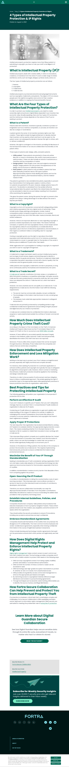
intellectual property (32, 111)
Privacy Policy (34, 757)
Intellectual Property (19, 672)
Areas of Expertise (18, 738)
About (14, 743)
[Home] (3, 2)
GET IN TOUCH (16, 748)
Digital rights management (18, 553)
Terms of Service (14, 758)
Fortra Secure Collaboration (21, 664)
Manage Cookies (56, 763)
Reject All (55, 760)
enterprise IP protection (49, 603)
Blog (16, 11)
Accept (56, 757)
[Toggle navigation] (66, 2)
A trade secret (14, 274)
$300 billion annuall (46, 331)
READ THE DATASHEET (34, 641)
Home (11, 11)
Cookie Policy (41, 757)
